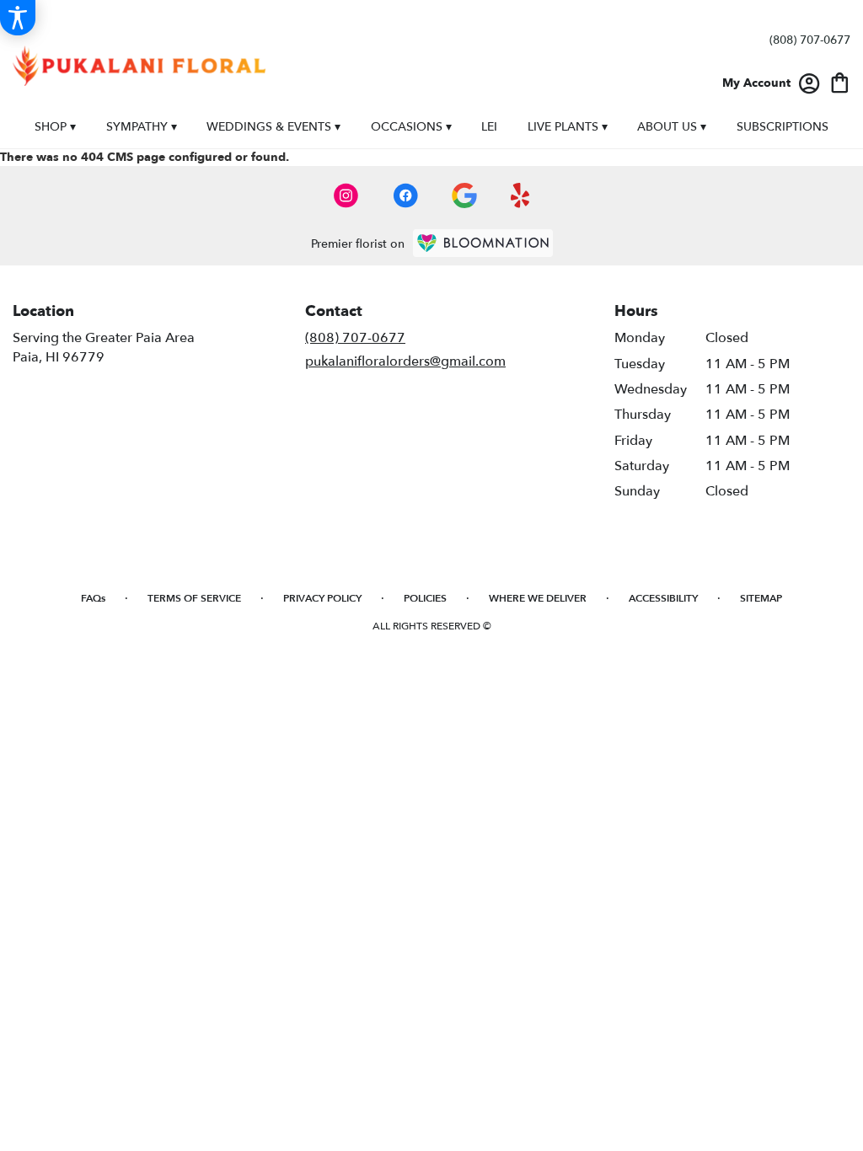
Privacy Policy (322, 598)
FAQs (93, 598)
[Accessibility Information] (17, 17)
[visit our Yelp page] (520, 195)
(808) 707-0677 (809, 40)
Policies (425, 598)
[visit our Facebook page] (405, 195)
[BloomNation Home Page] (483, 243)
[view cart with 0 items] (839, 81)
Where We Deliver (538, 598)
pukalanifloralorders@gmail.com (405, 361)
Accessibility (663, 598)
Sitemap (761, 598)
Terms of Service (194, 598)
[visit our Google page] (464, 195)
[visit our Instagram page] (346, 195)
